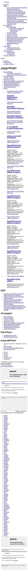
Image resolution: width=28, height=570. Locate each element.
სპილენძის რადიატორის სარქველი (15, 107)
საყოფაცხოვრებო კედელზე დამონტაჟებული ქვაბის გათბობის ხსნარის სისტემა (17, 16)
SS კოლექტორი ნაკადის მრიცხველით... (15, 127)
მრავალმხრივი (11, 27)
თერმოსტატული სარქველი (15, 42)
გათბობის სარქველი (13, 43)
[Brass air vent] (15, 276)
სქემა (5, 6)
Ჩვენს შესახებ (8, 51)
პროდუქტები (7, 25)
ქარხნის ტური (11, 52)
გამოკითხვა (10, 163)
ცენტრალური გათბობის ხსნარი (16, 13)
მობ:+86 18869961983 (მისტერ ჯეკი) (13, 348)
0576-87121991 (8, 346)
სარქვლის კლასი (12, 36)
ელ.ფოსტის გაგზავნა (7, 366)
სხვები (9, 44)
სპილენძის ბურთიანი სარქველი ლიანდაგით (15, 116)
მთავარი (6, 4)
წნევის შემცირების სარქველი (15, 39)
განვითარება (11, 54)
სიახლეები (7, 46)
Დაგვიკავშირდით (9, 55)
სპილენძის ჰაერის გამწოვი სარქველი (14, 171)
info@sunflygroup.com (9, 349)
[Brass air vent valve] (15, 142)
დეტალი (16, 163)
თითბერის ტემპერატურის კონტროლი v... (12, 97)
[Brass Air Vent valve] (15, 218)
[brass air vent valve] (15, 167)
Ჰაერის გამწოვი (12, 34)
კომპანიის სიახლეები (13, 47)
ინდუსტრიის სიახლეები (14, 49)
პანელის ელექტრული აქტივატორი (17, 37)
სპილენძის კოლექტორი (17, 28)
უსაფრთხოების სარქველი (14, 40)
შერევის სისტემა (11, 32)
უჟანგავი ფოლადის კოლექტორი (16, 75)
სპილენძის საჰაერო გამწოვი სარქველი (14, 146)
